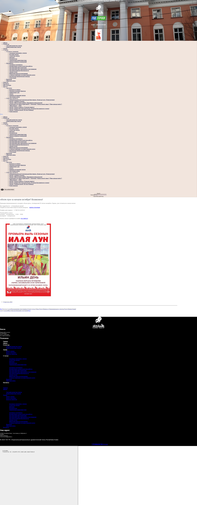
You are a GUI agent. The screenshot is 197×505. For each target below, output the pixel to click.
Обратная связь (11, 81)
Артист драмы (10, 351)
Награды (12, 57)
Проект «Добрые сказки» (16, 101)
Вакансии (9, 79)
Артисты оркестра (11, 354)
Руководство (13, 59)
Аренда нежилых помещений (18, 62)
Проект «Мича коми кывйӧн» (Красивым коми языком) (25, 103)
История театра (14, 54)
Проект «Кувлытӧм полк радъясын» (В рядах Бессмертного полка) (29, 108)
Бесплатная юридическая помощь (19, 76)
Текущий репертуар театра (14, 45)
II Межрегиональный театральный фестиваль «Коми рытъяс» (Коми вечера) (32, 100)
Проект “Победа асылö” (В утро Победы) (21, 110)
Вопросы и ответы (14, 89)
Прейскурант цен (14, 92)
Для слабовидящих (9, 189)
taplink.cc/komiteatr (34, 207)
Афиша (5, 43)
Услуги (11, 94)
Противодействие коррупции (18, 67)
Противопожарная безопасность (19, 70)
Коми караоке (13, 111)
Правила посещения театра (17, 95)
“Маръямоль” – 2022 (15, 105)
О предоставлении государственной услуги (22, 75)
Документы (9, 63)
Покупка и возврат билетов (17, 91)
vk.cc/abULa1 (24, 218)
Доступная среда (14, 97)
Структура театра (14, 56)
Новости (5, 82)
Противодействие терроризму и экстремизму (22, 69)
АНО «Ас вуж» (7, 85)
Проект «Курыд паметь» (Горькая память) (21, 107)
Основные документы (16, 64)
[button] (98, 114)
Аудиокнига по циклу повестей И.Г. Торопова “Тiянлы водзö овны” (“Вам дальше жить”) (35, 104)
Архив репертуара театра (13, 47)
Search (92, 195)
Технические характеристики (18, 60)
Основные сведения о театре (18, 53)
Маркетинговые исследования (18, 73)
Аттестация (12, 78)
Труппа (5, 48)
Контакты (6, 84)
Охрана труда (13, 72)
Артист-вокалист (11, 352)
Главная (5, 341)
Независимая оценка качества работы (20, 66)
